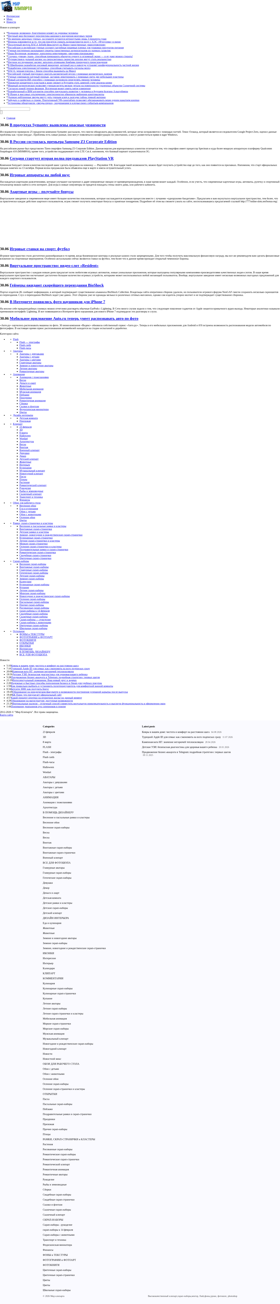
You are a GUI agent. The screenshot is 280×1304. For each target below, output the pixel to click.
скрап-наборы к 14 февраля (34, 610)
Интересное (13, 16)
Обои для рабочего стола (27, 502)
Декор (22, 456)
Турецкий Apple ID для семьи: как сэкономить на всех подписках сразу (50, 668)
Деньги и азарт (27, 383)
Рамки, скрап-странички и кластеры (33, 523)
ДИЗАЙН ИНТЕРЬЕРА (56, 918)
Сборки (23, 403)
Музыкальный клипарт (32, 470)
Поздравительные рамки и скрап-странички (43, 549)
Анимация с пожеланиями (34, 377)
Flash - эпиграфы (52, 752)
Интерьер (24, 464)
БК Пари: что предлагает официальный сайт (37, 694)
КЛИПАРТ (49, 973)
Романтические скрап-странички (37, 552)
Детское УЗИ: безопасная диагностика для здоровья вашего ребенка (50, 674)
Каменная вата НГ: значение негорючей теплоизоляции (43, 671)
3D (21, 429)
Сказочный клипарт (30, 494)
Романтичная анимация (32, 400)
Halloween (25, 435)
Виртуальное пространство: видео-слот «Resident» (54, 265)
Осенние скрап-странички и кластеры (40, 546)
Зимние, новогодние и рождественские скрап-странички (50, 535)
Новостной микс (52, 1058)
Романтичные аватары (31, 371)
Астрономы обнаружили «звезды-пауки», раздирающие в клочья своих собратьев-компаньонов (61, 103)
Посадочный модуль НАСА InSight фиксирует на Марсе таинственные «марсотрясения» (57, 44)
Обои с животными (30, 514)
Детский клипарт (29, 459)
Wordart (23, 438)
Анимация (19, 374)
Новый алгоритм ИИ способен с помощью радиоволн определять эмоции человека (54, 79)
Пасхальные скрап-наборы (34, 602)
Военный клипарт (29, 450)
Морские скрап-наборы (32, 593)
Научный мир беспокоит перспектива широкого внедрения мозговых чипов (50, 36)
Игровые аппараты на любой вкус (40, 175)
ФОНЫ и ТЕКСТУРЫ (31, 634)
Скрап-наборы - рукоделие (57, 1224)
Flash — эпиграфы (29, 342)
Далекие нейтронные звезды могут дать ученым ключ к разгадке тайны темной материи (57, 97)
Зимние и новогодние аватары (36, 365)
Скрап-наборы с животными (35, 622)
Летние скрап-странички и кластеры (39, 540)
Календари (25, 581)
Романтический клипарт (33, 485)
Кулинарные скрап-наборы (34, 584)
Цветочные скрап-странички (35, 558)
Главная (10, 118)
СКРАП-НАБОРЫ (53, 1219)
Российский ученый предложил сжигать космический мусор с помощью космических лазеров (60, 74)
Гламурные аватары (30, 362)
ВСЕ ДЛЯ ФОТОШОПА (33, 654)
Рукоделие (25, 488)
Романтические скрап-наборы (59, 1154)
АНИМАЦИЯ (50, 797)
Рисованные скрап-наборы (34, 608)
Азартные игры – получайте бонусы (42, 191)
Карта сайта (6, 715)
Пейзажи (24, 394)
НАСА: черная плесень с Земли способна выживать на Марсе (42, 71)
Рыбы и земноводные (31, 491)
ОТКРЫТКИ (26, 643)
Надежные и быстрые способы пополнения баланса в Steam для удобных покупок (56, 683)
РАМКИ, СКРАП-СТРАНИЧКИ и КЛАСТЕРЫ (69, 1139)
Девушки (24, 453)
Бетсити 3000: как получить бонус (30, 689)
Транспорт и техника (31, 497)
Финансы (24, 499)
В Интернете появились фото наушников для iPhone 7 (57, 302)
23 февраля (25, 426)
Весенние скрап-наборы (32, 564)
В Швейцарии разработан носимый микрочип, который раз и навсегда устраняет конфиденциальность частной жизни (73, 65)
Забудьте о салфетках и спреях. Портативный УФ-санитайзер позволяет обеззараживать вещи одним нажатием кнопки (73, 100)
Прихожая (25, 421)
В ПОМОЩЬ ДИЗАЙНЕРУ (34, 651)
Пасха (22, 476)
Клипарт (18, 424)
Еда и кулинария (28, 508)
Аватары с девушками (31, 353)
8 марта (23, 432)
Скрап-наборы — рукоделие (35, 619)
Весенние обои (27, 505)
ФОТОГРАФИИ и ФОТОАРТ (36, 637)
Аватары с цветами (30, 359)
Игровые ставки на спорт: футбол (40, 249)
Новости (11, 22)
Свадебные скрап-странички (35, 555)
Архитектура (26, 441)
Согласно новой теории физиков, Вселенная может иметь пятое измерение (49, 88)
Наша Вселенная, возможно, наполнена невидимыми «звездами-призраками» (51, 53)
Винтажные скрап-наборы (34, 567)
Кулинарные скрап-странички (36, 537)
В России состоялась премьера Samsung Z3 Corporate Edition (63, 141)
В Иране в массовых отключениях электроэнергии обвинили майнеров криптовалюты (56, 94)
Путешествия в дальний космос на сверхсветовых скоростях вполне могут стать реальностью (59, 59)
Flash (15, 339)
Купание (24, 587)
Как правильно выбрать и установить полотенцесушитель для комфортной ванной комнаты (62, 686)
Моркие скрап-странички (33, 543)
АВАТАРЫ (49, 777)
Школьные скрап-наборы (33, 628)
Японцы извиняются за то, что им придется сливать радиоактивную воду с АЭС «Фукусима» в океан (64, 41)
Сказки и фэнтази (29, 406)
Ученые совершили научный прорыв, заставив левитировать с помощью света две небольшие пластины (66, 76)
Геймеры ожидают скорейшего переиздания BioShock (57, 285)
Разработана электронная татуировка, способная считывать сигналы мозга (49, 68)
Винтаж (23, 447)
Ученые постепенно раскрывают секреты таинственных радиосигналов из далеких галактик (59, 50)
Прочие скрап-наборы (31, 605)
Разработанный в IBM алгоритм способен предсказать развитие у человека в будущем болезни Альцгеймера (68, 91)
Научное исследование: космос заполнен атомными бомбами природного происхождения (57, 62)
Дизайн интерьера (23, 415)
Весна (22, 380)
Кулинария (25, 467)
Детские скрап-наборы (32, 575)
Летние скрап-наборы (31, 590)
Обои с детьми (27, 511)
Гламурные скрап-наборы (33, 570)
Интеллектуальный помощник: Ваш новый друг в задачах (44, 680)
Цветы (23, 412)
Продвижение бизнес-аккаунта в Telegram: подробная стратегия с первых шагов (55, 677)
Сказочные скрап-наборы (33, 616)
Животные (25, 386)
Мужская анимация (30, 391)
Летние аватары (28, 368)
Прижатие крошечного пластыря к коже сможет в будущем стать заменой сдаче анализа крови (60, 82)
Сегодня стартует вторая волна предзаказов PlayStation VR (62, 158)
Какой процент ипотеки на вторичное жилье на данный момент (46, 697)
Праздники (25, 397)
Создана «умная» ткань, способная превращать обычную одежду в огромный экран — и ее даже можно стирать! (70, 56)
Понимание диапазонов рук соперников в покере (38, 706)
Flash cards (25, 345)
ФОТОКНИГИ (27, 640)
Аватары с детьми (29, 356)
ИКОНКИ (25, 645)
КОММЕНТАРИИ (53, 978)
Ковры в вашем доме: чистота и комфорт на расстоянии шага (45, 665)
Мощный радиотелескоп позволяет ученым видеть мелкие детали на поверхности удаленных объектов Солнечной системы (76, 85)
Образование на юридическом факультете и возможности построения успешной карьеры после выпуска (70, 692)
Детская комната (28, 418)
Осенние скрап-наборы (32, 599)
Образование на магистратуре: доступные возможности (42, 700)
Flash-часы (25, 348)
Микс (9, 19)
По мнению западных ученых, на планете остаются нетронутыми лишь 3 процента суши (57, 38)
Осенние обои (27, 517)
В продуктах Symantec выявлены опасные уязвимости (58, 125)
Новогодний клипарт (31, 473)
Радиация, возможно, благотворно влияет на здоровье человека (43, 33)
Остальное (19, 631)
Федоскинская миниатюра (34, 409)
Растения (24, 482)
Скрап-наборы (21, 561)
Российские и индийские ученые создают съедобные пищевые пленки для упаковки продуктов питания (66, 47)
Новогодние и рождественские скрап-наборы (44, 596)
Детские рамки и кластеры (34, 532)
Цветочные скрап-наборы (33, 625)
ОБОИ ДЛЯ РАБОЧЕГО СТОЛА (61, 1063)
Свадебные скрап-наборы (33, 613)
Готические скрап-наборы (33, 572)
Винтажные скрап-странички (35, 529)
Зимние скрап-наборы (31, 578)
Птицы (23, 479)
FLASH (47, 747)
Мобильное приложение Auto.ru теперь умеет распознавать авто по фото (74, 318)
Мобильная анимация (31, 389)
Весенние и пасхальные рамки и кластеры (42, 526)
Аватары (18, 351)
